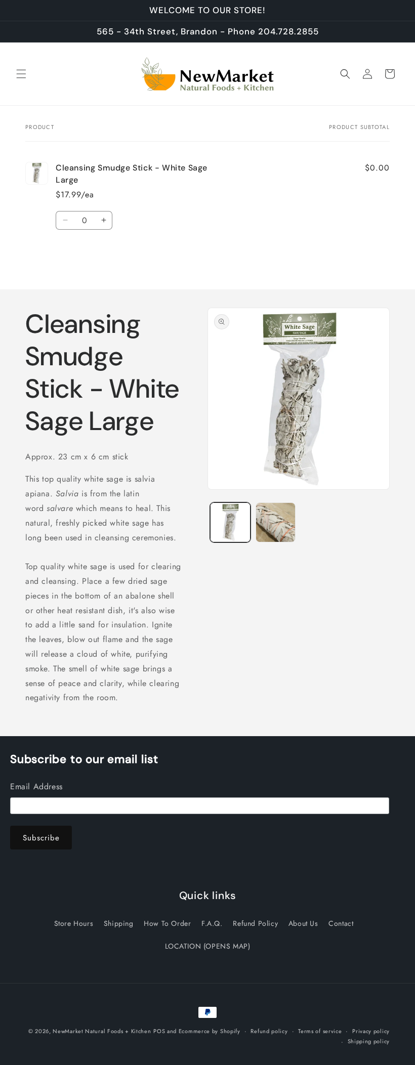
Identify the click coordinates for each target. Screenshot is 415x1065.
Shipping (119, 923)
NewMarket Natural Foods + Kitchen (102, 1031)
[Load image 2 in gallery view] (276, 522)
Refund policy (269, 1031)
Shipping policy (369, 1041)
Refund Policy (255, 923)
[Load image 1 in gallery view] (230, 522)
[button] (21, 74)
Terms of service (320, 1031)
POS (159, 1031)
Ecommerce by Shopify (209, 1031)
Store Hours (74, 923)
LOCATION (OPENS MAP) (208, 946)
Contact (340, 923)
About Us (303, 923)
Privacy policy (371, 1031)
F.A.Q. (212, 923)
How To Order (167, 923)
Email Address (36, 786)
